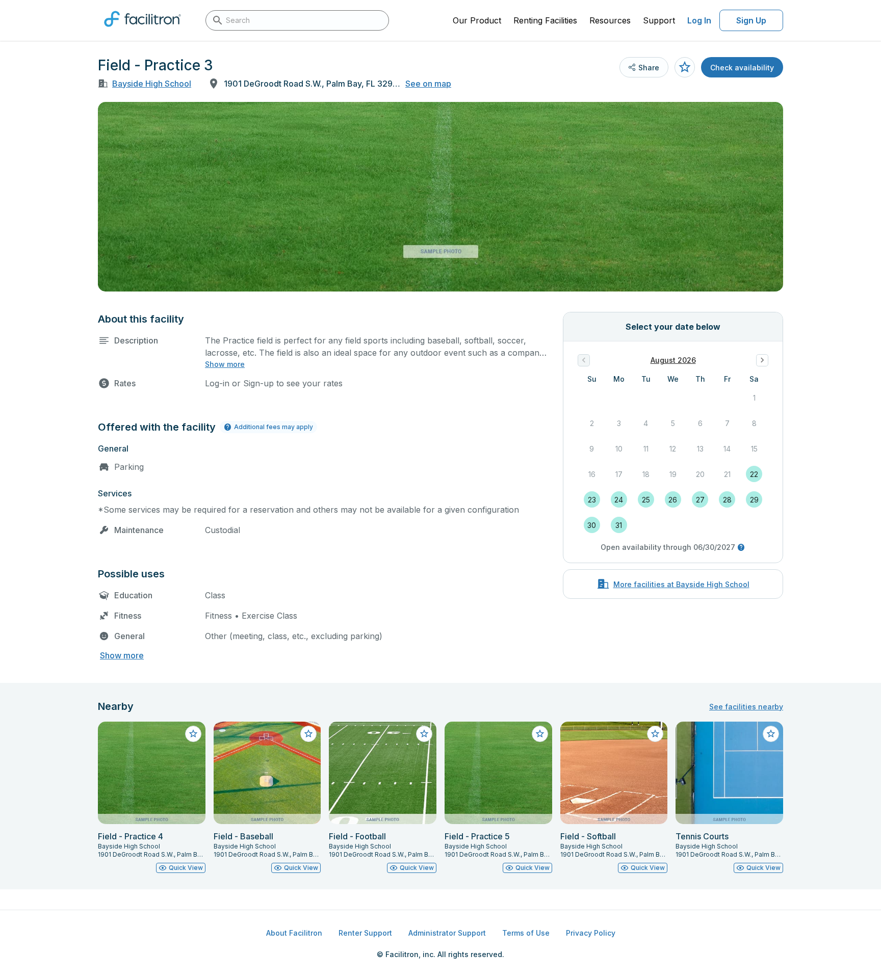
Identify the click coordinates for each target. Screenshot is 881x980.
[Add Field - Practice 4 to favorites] (193, 734)
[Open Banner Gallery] (440, 197)
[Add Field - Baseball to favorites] (308, 734)
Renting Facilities (545, 20)
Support (659, 20)
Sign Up (751, 20)
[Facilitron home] (142, 30)
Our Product (477, 20)
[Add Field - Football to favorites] (424, 734)
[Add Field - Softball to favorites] (655, 734)
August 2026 (673, 360)
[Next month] (762, 360)
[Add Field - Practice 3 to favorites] (685, 67)
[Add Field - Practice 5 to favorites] (540, 734)
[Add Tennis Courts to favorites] (771, 734)
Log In (699, 20)
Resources (610, 20)
